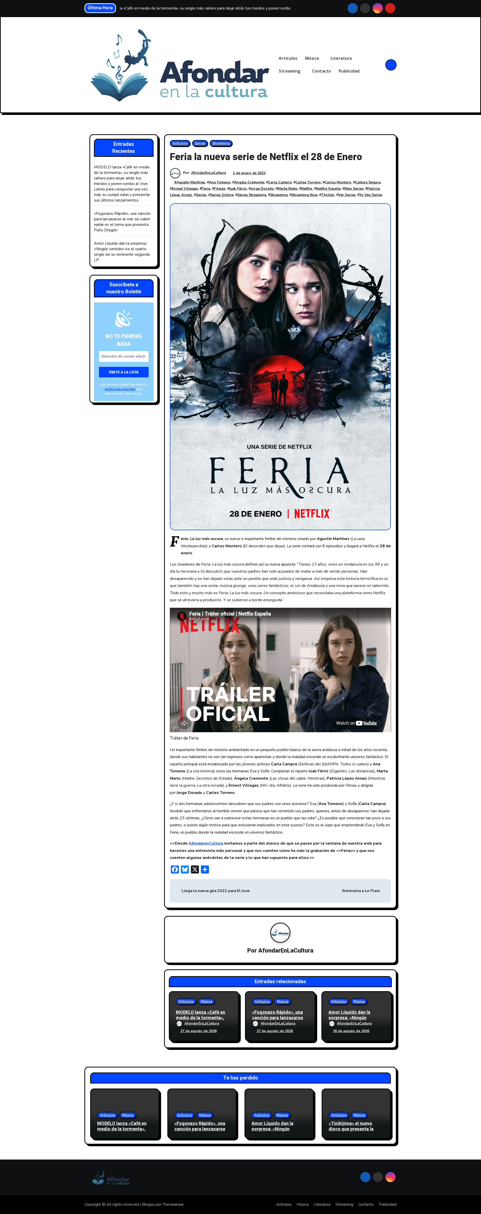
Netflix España (328, 188)
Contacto (321, 71)
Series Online (221, 194)
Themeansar (173, 1204)
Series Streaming (251, 194)
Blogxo (148, 1204)
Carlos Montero (337, 182)
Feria (206, 188)
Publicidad (349, 71)
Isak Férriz (238, 188)
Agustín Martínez (190, 182)
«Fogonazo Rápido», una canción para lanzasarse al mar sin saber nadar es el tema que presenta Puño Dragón (122, 222)
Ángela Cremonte (249, 182)
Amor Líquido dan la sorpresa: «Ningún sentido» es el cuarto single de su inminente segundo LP (122, 252)
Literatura (342, 58)
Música (312, 58)
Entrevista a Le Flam (361, 891)
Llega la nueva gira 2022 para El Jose (215, 891)
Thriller (327, 194)
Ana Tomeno (219, 182)
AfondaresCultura (206, 843)
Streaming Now (304, 194)
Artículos (288, 58)
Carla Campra (280, 182)
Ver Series (346, 194)
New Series (354, 188)
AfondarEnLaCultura (208, 172)
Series (200, 143)
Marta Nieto (287, 188)
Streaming (290, 71)
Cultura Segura (368, 182)
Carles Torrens (308, 182)
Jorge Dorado (262, 188)
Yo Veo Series (370, 194)
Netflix (306, 188)
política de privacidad (120, 389)
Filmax (219, 188)
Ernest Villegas (185, 188)
